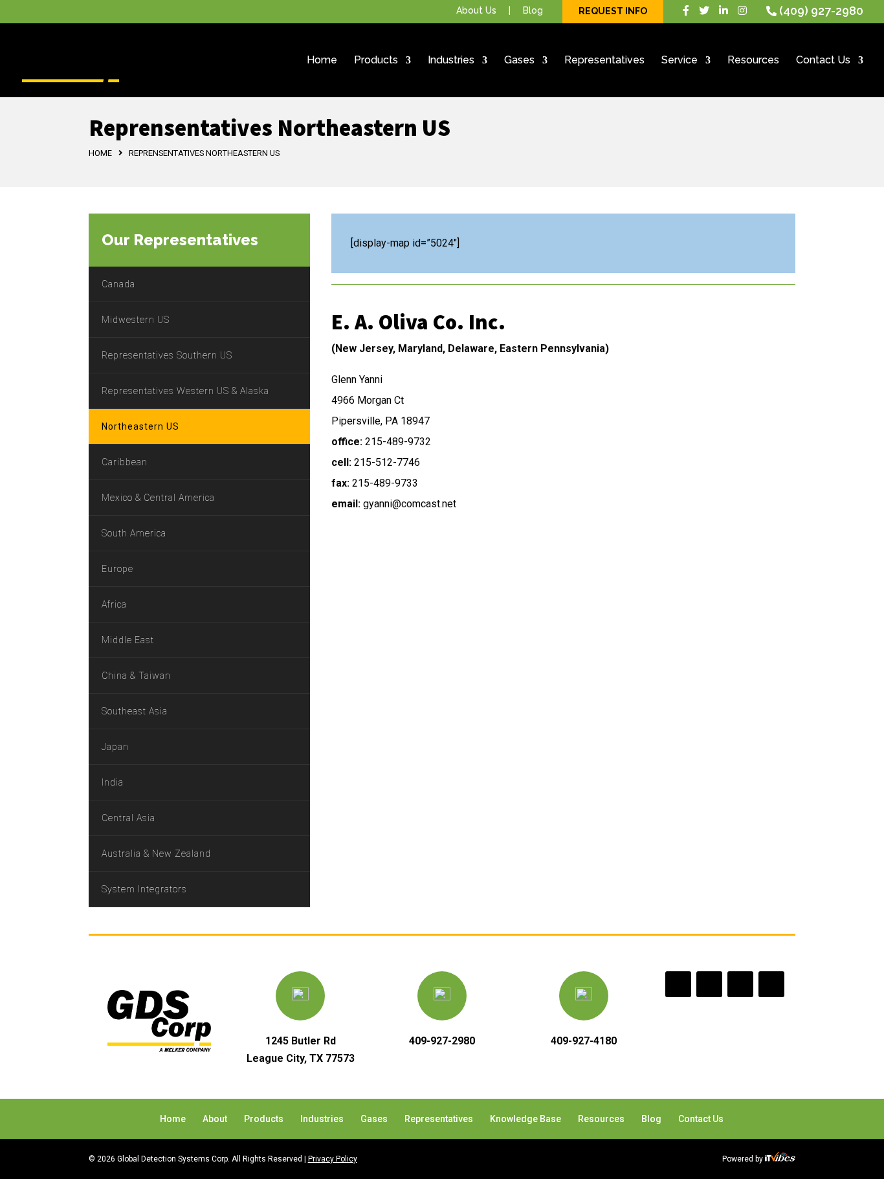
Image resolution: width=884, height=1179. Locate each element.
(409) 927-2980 (821, 10)
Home (322, 61)
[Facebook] (686, 10)
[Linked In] (723, 10)
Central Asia (128, 818)
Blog (533, 10)
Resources (753, 61)
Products (376, 61)
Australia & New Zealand (156, 853)
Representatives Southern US (167, 355)
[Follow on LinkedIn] (740, 984)
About (215, 1119)
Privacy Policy (332, 1158)
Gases (519, 61)
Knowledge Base (525, 1119)
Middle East (128, 640)
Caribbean (125, 462)
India (113, 782)
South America (134, 533)
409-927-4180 (584, 1041)
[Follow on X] (709, 984)
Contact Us (823, 61)
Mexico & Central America (158, 497)
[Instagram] (742, 10)
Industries (451, 61)
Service (679, 61)
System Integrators (144, 889)
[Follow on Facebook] (678, 984)
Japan (115, 747)
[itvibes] (780, 1158)
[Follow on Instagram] (771, 984)
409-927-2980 (442, 1041)
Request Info (613, 11)
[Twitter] (704, 10)
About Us (476, 10)
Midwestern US (136, 319)
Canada (118, 284)
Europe (117, 569)
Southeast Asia (135, 711)
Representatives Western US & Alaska (185, 391)
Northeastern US (140, 426)
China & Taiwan (136, 675)
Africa (114, 604)
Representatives (604, 61)
